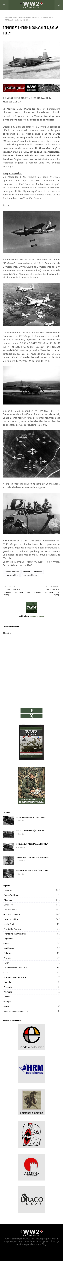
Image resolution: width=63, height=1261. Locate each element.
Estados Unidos (11, 575)
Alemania (32, 900)
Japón (32, 963)
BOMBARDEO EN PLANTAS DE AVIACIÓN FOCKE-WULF (32, 870)
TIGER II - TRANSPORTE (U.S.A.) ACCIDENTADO (30, 830)
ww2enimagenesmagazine (32, 1011)
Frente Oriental (32, 909)
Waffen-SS (32, 948)
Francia (32, 958)
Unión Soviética (32, 924)
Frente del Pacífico (32, 929)
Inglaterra (32, 938)
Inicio (7, 17)
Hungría (32, 1001)
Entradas (38, 572)
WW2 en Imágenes (36, 616)
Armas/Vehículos (18, 17)
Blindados (32, 905)
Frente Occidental (29, 575)
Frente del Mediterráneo (32, 934)
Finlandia (32, 987)
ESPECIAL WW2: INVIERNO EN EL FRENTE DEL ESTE (31, 817)
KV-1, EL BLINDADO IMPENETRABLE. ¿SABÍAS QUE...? (32, 844)
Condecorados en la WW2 (32, 967)
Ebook (32, 1006)
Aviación (26, 572)
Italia (32, 972)
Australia (32, 992)
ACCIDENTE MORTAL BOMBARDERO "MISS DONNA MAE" (33, 857)
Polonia (32, 996)
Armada (32, 943)
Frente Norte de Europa (32, 977)
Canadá (32, 982)
